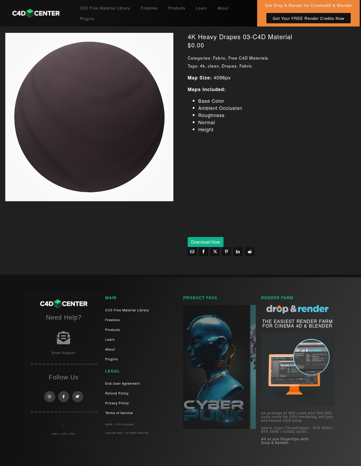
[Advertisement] (272, 188)
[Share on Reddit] (249, 251)
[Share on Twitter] (215, 251)
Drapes (229, 66)
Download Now (205, 242)
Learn (201, 8)
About (223, 8)
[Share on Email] (192, 251)
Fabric (219, 58)
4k (202, 66)
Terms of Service (119, 412)
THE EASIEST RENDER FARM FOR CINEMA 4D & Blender (297, 323)
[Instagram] (49, 396)
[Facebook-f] (63, 396)
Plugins (87, 18)
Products (176, 8)
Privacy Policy (117, 403)
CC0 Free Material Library (105, 8)
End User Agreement (122, 383)
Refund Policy (117, 393)
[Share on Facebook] (203, 251)
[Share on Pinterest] (226, 251)
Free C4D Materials (248, 58)
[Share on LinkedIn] (238, 251)
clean (213, 66)
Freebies (149, 8)
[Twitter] (77, 396)
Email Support (64, 352)
